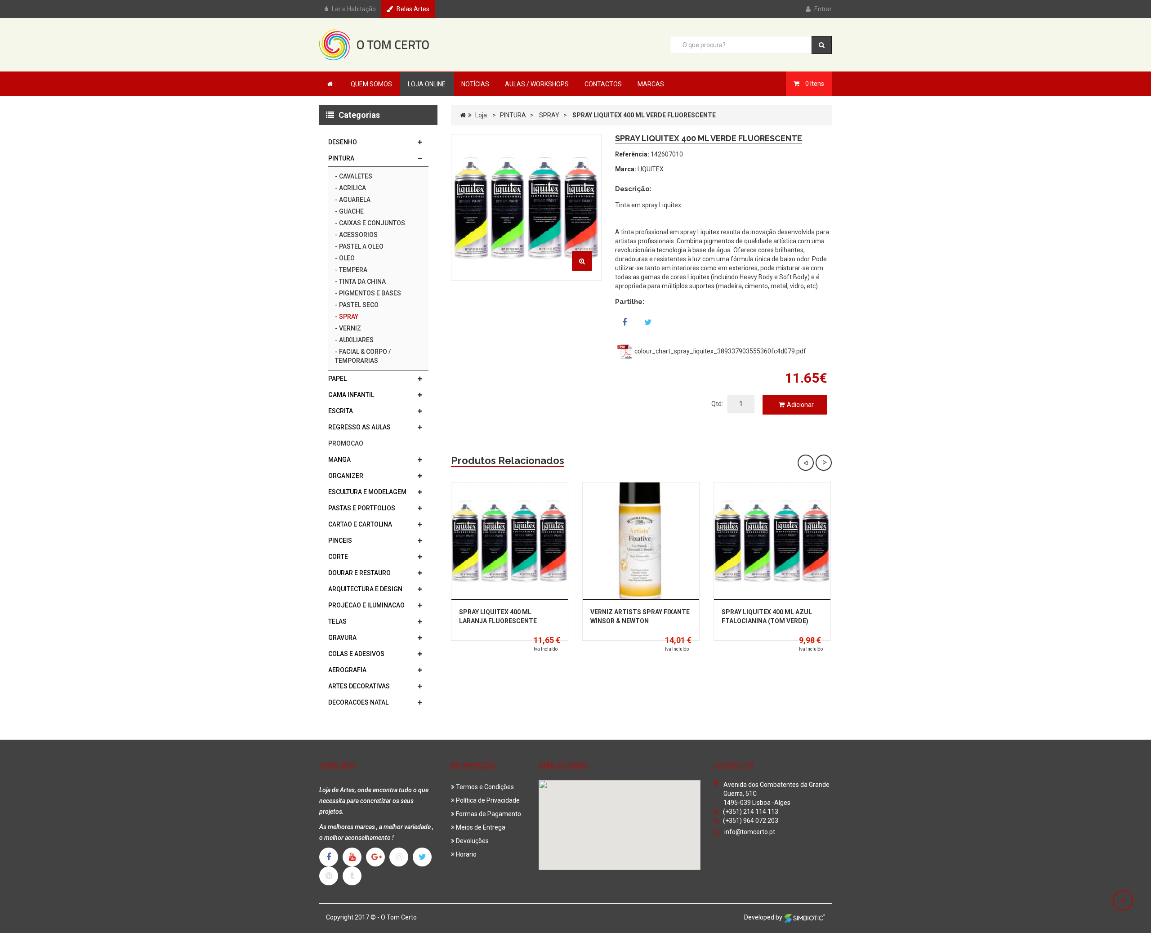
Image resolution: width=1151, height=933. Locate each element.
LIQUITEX (651, 169)
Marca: (625, 169)
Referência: (632, 154)
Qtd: (717, 403)
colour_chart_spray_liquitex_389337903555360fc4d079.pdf (719, 351)
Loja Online (427, 84)
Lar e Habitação (354, 9)
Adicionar (800, 404)
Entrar (823, 9)
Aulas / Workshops (537, 84)
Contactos (603, 84)
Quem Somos (371, 84)
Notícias (475, 84)
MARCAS (651, 84)
